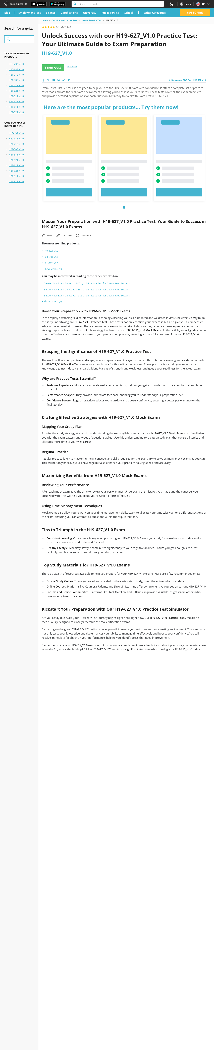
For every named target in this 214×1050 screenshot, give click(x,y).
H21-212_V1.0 (16, 74)
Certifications (69, 13)
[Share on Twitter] (48, 80)
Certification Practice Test (64, 20)
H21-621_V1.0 (16, 101)
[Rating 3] (48, 27)
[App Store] (39, 4)
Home (45, 20)
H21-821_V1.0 (16, 112)
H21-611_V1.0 (16, 96)
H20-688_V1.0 (16, 69)
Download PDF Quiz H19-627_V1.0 (188, 80)
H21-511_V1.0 (16, 85)
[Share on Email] (53, 80)
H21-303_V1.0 (16, 80)
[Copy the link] (63, 80)
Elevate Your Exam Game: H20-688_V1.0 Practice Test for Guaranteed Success (86, 289)
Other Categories (155, 13)
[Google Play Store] (57, 4)
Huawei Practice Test (91, 20)
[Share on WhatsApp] (58, 80)
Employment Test (29, 13)
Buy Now (72, 66)
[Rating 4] (51, 27)
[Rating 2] (46, 27)
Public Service (110, 13)
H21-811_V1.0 (16, 106)
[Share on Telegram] (68, 80)
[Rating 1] (43, 27)
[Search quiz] (19, 39)
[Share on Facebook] (43, 80)
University (89, 13)
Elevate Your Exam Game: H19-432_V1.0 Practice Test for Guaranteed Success (86, 283)
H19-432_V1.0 (16, 64)
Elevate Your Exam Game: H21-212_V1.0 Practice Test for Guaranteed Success (86, 295)
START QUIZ (53, 67)
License (51, 13)
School (128, 13)
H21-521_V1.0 (16, 90)
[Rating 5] (54, 27)
